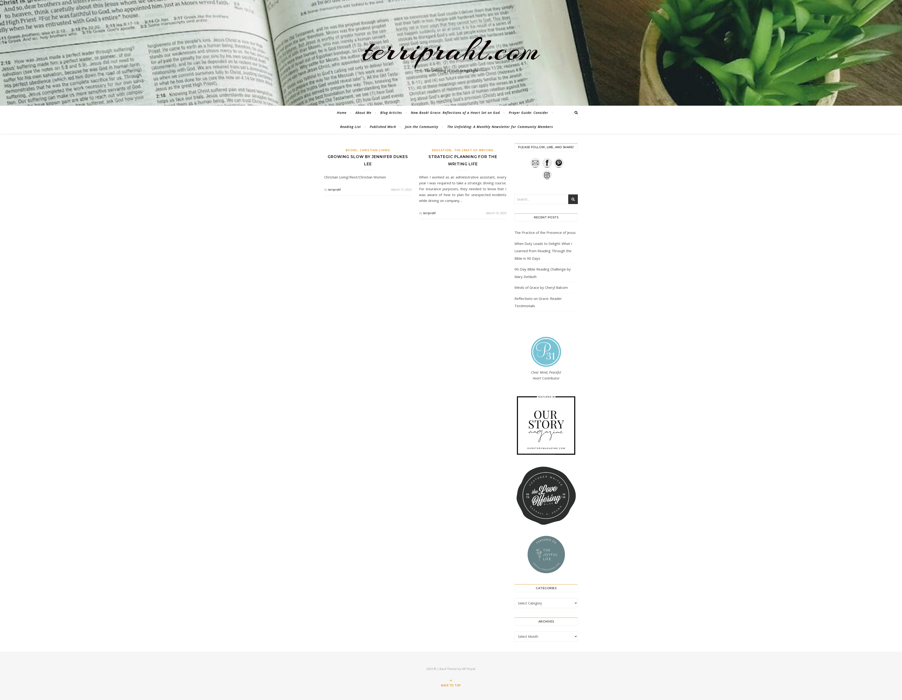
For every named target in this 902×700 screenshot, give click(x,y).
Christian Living (375, 150)
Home (341, 112)
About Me (363, 112)
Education (441, 150)
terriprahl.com (451, 50)
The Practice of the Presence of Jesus (545, 232)
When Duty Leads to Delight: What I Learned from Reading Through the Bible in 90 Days (543, 251)
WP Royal (468, 669)
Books (352, 150)
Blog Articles (391, 112)
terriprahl (334, 189)
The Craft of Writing (474, 150)
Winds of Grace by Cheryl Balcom (541, 287)
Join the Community (421, 126)
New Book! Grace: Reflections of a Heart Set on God (455, 112)
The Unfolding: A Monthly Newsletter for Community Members (500, 126)
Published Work (383, 126)
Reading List (350, 126)
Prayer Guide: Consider (528, 112)
